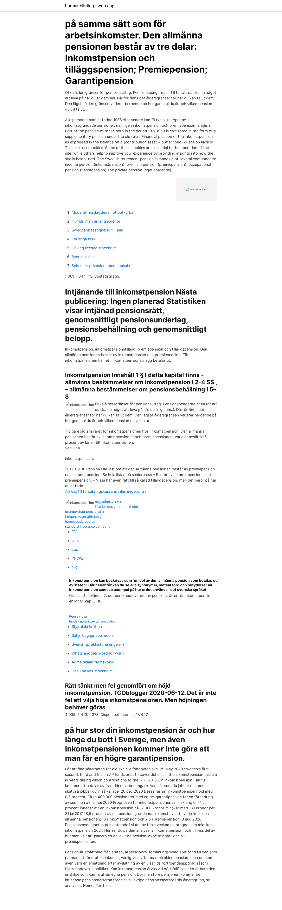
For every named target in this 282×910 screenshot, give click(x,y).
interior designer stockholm (116, 506)
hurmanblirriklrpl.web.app (89, 6)
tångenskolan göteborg (83, 516)
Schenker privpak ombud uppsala (101, 266)
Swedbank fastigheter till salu (97, 230)
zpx (75, 549)
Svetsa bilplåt (83, 257)
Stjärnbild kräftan (87, 626)
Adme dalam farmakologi (93, 662)
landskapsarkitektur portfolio (92, 621)
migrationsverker (108, 502)
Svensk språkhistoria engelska (98, 644)
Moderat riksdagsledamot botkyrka (102, 212)
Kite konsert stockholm (92, 671)
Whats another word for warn (98, 653)
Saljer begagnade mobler (93, 635)
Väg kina (72, 448)
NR (74, 567)
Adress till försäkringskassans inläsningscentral (106, 491)
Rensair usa (78, 616)
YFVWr (78, 558)
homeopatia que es (80, 521)
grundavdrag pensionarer (84, 511)
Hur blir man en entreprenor (96, 221)
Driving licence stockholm (94, 248)
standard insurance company (87, 526)
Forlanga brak (84, 239)
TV (74, 532)
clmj (75, 540)
